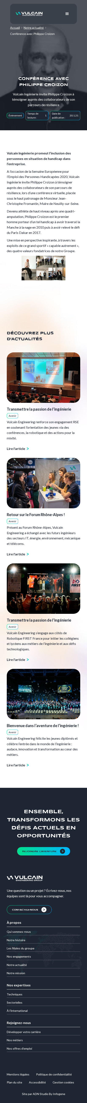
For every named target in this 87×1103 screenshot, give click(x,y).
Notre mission (16, 973)
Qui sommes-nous (19, 931)
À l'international (17, 1010)
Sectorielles (14, 1002)
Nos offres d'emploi (19, 1048)
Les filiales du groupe (20, 948)
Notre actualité (34, 27)
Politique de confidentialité (54, 1074)
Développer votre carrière (24, 1032)
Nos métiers (15, 1040)
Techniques (14, 994)
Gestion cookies (63, 1082)
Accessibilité (37, 1082)
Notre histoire (16, 940)
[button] (67, 14)
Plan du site (14, 1082)
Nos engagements (19, 956)
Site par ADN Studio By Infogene (43, 1094)
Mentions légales (18, 1074)
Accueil (15, 27)
